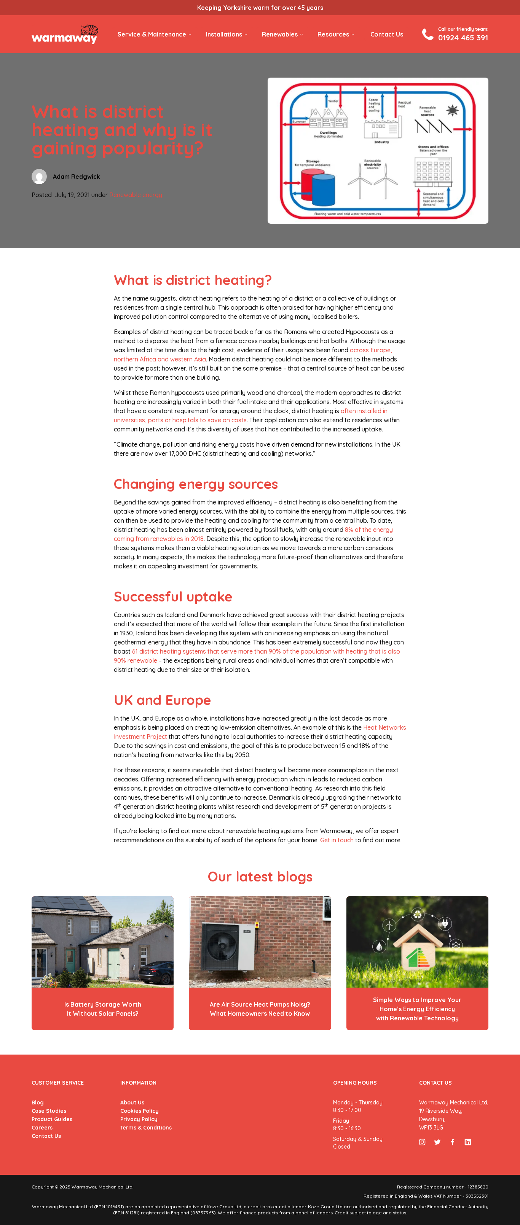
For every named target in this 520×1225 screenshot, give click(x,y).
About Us (132, 1102)
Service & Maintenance (152, 34)
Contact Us (386, 34)
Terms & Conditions (146, 1127)
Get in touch (337, 840)
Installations (224, 34)
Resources (333, 34)
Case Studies (49, 1110)
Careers (42, 1127)
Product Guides (52, 1119)
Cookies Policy (139, 1110)
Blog (38, 1102)
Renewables (280, 34)
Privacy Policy (139, 1119)
